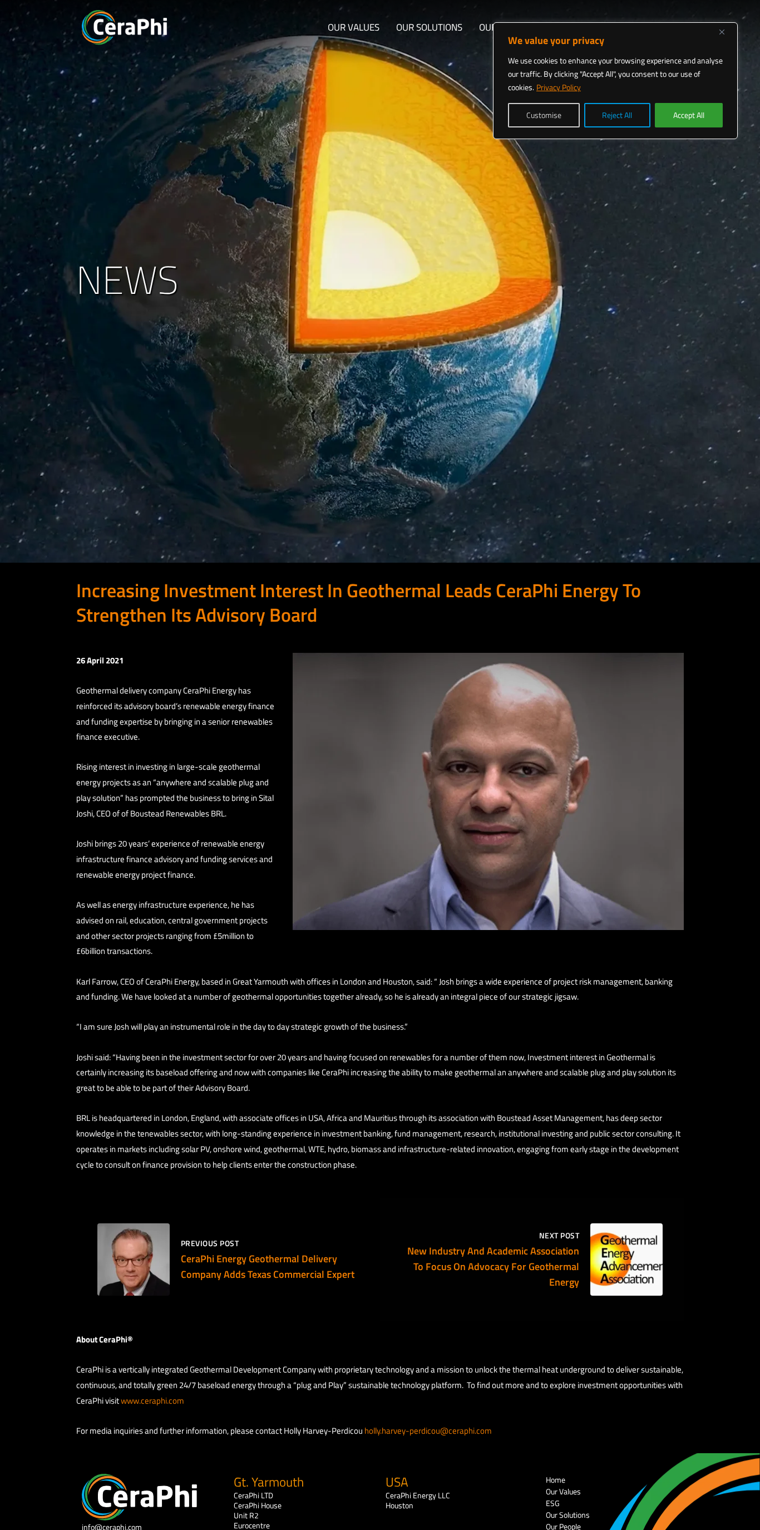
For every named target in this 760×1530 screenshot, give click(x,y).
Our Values (563, 1491)
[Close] (726, 31)
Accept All (688, 115)
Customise (543, 115)
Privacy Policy (558, 87)
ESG (553, 1503)
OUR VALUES (353, 27)
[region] (615, 80)
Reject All (617, 115)
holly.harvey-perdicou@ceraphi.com (428, 1430)
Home (555, 1479)
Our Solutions (568, 1515)
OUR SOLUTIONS (429, 27)
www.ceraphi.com (152, 1400)
